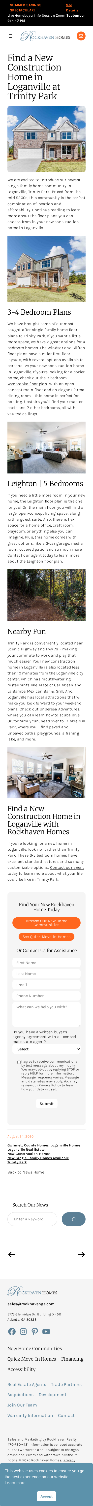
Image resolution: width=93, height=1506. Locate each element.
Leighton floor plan (45, 501)
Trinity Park (17, 1162)
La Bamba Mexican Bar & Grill (35, 691)
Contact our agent (67, 867)
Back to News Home (25, 1172)
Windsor (55, 347)
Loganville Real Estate (26, 1149)
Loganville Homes (66, 1145)
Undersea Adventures (59, 709)
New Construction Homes (29, 1154)
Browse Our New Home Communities (46, 922)
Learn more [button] (15, 1483)
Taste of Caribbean (55, 685)
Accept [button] (46, 1496)
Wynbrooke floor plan (27, 383)
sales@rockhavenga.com (31, 1304)
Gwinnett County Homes (28, 1145)
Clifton (78, 347)
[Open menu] (10, 36)
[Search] (74, 1219)
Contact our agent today (30, 555)
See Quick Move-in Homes (47, 936)
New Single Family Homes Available (38, 1158)
